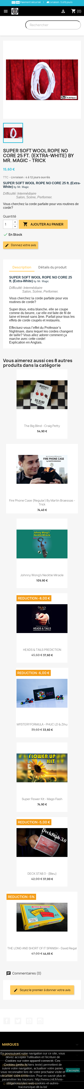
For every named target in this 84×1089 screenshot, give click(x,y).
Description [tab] (21, 267)
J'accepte (73, 1070)
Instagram (40, 1021)
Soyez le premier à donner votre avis (45, 990)
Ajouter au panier (43, 224)
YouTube (29, 1021)
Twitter (18, 1021)
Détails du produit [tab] (52, 267)
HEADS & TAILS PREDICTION (42, 650)
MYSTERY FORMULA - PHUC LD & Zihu (42, 724)
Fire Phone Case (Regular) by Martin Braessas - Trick (42, 502)
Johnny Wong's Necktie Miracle (42, 575)
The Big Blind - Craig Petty (42, 426)
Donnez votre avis (23, 245)
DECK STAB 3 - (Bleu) (42, 874)
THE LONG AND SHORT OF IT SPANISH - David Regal (42, 948)
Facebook (6, 1021)
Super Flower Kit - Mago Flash (42, 799)
